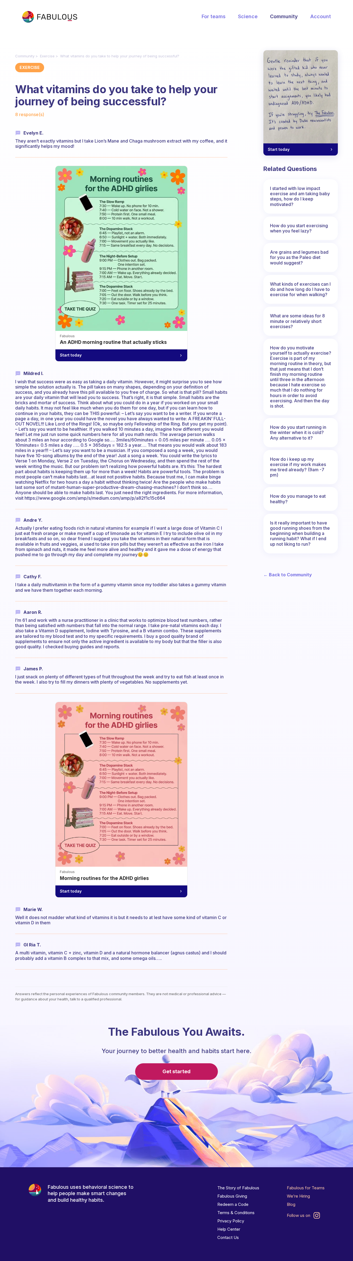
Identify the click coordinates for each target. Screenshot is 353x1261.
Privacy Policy (230, 1220)
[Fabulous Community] (49, 17)
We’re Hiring (298, 1196)
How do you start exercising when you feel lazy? (299, 228)
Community (284, 16)
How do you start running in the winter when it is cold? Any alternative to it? (298, 432)
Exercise (47, 56)
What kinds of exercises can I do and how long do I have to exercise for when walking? (300, 289)
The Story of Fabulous (238, 1187)
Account (320, 16)
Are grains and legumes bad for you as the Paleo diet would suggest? (299, 257)
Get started (176, 1071)
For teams (214, 16)
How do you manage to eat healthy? (298, 498)
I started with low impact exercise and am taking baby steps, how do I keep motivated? (300, 196)
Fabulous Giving (232, 1196)
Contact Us (228, 1237)
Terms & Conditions (236, 1212)
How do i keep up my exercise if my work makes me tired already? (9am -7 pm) (298, 467)
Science (248, 16)
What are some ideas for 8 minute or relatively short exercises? (297, 321)
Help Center (228, 1229)
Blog (291, 1204)
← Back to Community (287, 574)
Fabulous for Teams (306, 1187)
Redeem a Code (232, 1204)
